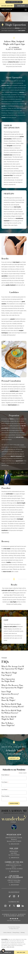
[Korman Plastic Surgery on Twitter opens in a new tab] (14, 905)
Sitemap (23, 932)
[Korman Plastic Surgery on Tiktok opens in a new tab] (9, 896)
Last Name (4, 789)
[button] (26, 10)
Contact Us (14, 758)
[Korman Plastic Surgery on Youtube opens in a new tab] (18, 905)
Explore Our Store (7, 6)
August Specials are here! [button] (14, 2)
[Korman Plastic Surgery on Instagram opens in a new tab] (14, 896)
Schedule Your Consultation (14, 752)
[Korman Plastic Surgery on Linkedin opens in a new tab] (22, 905)
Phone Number (5, 796)
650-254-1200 (10, 947)
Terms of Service (7, 932)
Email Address (5, 775)
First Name (4, 782)
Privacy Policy (16, 932)
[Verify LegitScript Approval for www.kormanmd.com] (14, 827)
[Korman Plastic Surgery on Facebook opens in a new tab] (18, 896)
